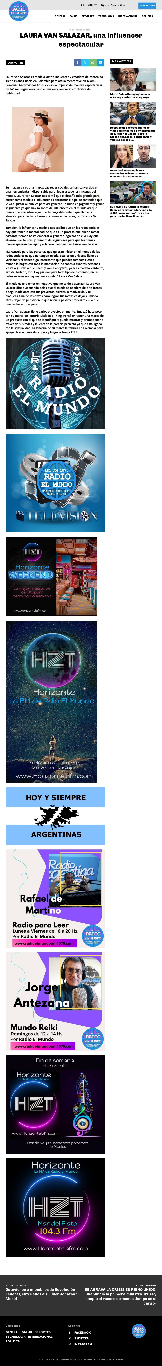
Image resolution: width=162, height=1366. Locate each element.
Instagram (83, 1344)
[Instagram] (69, 1344)
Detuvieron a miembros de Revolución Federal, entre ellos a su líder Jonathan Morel (42, 1294)
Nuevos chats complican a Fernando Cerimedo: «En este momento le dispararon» (129, 173)
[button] (82, 5)
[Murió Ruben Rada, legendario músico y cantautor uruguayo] (133, 79)
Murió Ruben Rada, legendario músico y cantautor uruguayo (130, 96)
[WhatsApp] (93, 62)
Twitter (81, 1338)
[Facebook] (77, 62)
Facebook (82, 1332)
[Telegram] (100, 62)
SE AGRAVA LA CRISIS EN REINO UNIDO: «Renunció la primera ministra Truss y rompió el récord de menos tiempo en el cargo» (120, 1296)
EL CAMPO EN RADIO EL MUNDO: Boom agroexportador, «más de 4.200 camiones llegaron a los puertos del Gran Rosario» (131, 211)
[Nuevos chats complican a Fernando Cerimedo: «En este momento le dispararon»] (133, 156)
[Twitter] (85, 62)
